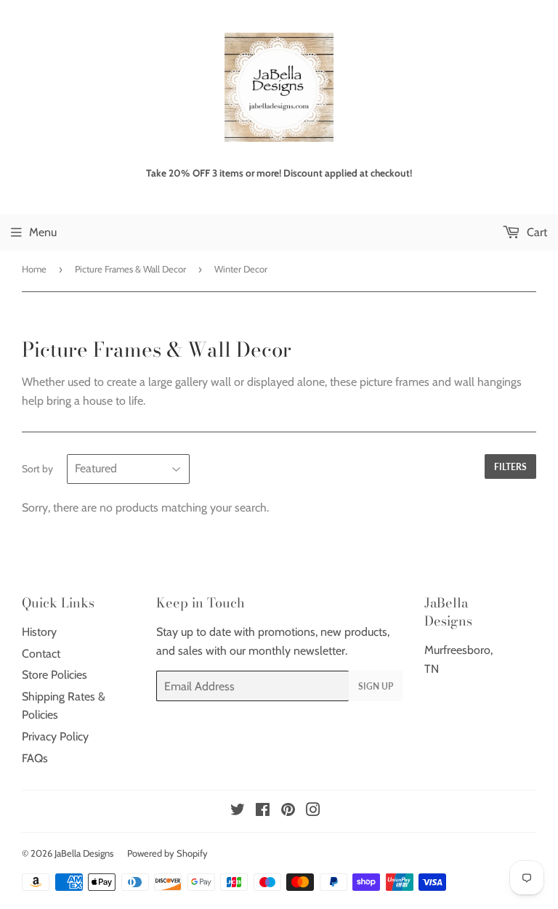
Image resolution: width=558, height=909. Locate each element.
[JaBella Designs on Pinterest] (288, 811)
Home (34, 269)
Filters (510, 466)
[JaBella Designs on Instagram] (313, 811)
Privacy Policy (55, 736)
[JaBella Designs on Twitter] (237, 811)
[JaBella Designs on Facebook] (262, 811)
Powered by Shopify (167, 853)
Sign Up (375, 686)
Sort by (37, 468)
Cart (535, 232)
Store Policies (54, 675)
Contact (41, 653)
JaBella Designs (83, 853)
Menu (43, 232)
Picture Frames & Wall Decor (130, 269)
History (39, 632)
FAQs (35, 758)
